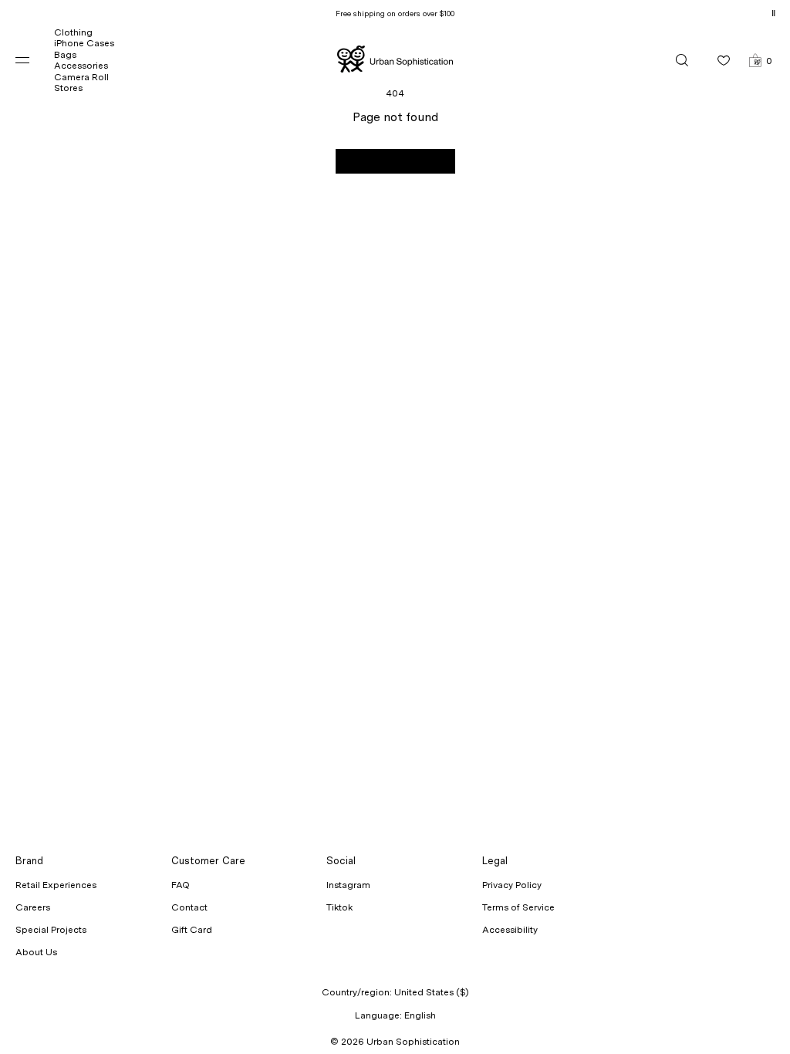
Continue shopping (395, 161)
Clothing (73, 32)
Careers (32, 907)
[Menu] (34, 60)
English (420, 1015)
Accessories (81, 65)
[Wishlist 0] (723, 60)
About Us (36, 952)
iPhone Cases (84, 43)
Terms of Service (518, 907)
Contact (189, 907)
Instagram (348, 885)
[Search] (682, 60)
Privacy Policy (512, 885)
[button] (760, 60)
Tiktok (339, 907)
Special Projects (50, 929)
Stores (68, 88)
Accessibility (510, 929)
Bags (65, 54)
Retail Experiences (55, 885)
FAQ (180, 885)
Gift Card (191, 929)
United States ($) (431, 992)
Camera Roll (81, 77)
